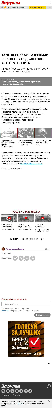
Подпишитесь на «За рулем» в (26, 239)
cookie (20, 403)
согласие (4, 310)
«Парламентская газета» (31, 163)
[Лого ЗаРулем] (10, 3)
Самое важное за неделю (14, 299)
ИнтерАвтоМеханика (16, 7)
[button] (49, 401)
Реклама (16, 395)
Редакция (5, 395)
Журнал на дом (37, 7)
